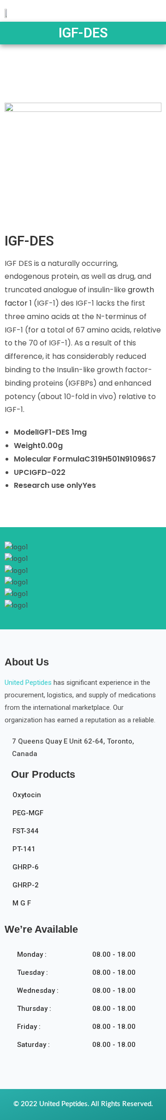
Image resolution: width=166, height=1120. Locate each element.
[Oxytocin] (85, 798)
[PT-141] (85, 852)
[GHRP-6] (85, 870)
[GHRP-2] (85, 888)
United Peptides (28, 682)
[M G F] (85, 906)
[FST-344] (85, 834)
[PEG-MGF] (85, 816)
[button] (152, 9)
